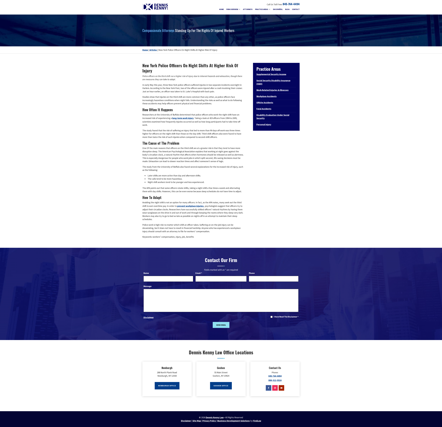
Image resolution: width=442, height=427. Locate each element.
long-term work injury (183, 118)
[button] (439, 415)
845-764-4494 (291, 4)
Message (147, 286)
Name (146, 273)
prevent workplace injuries (190, 206)
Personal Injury (263, 124)
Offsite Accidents (264, 102)
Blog (287, 9)
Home (221, 9)
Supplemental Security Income (271, 74)
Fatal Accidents (263, 108)
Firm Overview (232, 9)
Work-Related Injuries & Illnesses (272, 90)
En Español (278, 9)
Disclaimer (149, 317)
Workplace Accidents (266, 96)
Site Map (197, 420)
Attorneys (248, 9)
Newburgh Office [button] (167, 385)
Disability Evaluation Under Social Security (272, 117)
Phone (252, 273)
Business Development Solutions (233, 420)
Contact (296, 9)
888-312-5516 (275, 380)
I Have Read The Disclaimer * (286, 317)
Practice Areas (261, 9)
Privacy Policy (209, 420)
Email (198, 273)
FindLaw (257, 420)
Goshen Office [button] (221, 385)
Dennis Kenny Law (215, 417)
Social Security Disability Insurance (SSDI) (273, 82)
